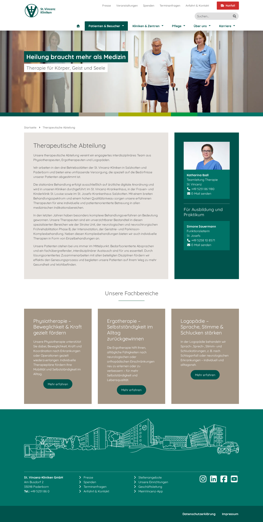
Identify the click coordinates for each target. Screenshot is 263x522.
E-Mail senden (201, 193)
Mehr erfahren (58, 384)
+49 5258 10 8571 (203, 240)
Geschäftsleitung (150, 487)
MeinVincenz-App (150, 491)
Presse (106, 5)
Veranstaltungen (127, 5)
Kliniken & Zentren (146, 26)
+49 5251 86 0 (39, 491)
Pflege (176, 26)
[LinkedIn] (213, 481)
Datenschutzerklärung (199, 514)
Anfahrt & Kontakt (197, 5)
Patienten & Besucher (104, 26)
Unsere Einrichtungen (153, 482)
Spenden (148, 5)
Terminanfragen (170, 5)
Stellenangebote (150, 477)
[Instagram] (203, 481)
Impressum (230, 514)
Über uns (200, 26)
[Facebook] (224, 481)
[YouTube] (234, 481)
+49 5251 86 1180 (202, 189)
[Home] (78, 26)
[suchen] (234, 16)
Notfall (230, 5)
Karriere (225, 26)
